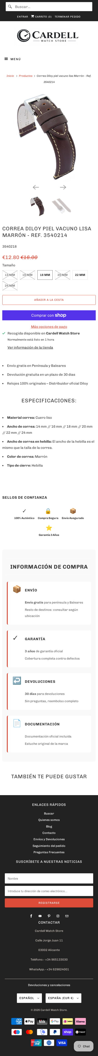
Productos (26, 75)
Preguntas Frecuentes (49, 852)
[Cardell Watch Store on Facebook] (31, 916)
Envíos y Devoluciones (49, 839)
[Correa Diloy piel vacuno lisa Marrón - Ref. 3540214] (49, 136)
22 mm (80, 275)
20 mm (62, 275)
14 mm (10, 275)
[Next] (63, 187)
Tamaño (8, 265)
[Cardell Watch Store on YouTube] (40, 916)
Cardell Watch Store (54, 1010)
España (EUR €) (61, 998)
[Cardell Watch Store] (49, 38)
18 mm (45, 275)
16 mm (27, 275)
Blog (49, 826)
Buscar (49, 813)
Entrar (22, 16)
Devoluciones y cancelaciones (49, 985)
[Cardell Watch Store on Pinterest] (49, 916)
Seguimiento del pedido (49, 846)
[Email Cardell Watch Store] (67, 916)
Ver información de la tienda (30, 347)
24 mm (10, 285)
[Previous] (35, 187)
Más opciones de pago (49, 327)
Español (27, 998)
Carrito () (43, 16)
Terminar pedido (68, 16)
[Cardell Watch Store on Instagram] (58, 916)
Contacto (49, 833)
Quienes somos (49, 820)
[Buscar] (10, 6)
